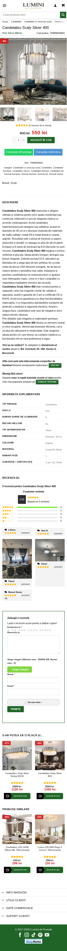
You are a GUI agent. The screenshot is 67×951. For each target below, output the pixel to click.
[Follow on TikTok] (33, 935)
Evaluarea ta (14, 627)
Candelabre (16, 21)
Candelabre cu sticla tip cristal (38, 21)
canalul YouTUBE (47, 382)
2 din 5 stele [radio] (14, 630)
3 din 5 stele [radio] (21, 630)
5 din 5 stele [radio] (45, 630)
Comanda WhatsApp (18, 152)
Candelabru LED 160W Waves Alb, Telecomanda (17, 848)
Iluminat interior (56, 174)
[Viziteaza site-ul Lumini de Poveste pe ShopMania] (33, 941)
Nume (11, 674)
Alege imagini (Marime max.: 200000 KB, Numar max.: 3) (32, 661)
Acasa (5, 21)
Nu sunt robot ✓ (35, 702)
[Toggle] (3, 892)
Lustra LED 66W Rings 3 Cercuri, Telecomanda (50, 848)
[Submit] (63, 15)
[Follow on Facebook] (20, 935)
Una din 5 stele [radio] (8, 630)
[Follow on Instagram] (26, 935)
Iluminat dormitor (28, 174)
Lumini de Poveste (41, 929)
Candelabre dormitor (40, 171)
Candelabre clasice (21, 171)
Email (10, 686)
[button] (4, 5)
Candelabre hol (56, 171)
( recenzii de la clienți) (40, 125)
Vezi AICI (55, 365)
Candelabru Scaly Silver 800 (50, 774)
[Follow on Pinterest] (40, 935)
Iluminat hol (43, 174)
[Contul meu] (55, 5)
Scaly (14, 183)
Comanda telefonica (48, 152)
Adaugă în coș (41, 140)
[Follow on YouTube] (47, 935)
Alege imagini (20, 669)
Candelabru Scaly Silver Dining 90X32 (17, 774)
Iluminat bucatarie (12, 174)
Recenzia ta (13, 632)
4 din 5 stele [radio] (31, 630)
